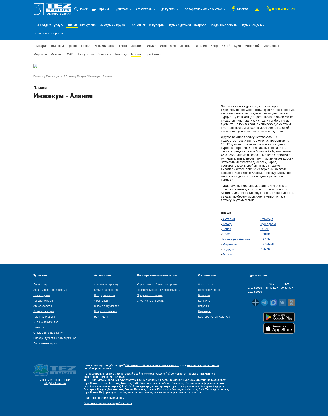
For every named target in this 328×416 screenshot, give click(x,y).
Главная (38, 76)
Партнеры (204, 311)
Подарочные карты (45, 343)
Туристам (121, 9)
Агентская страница (106, 284)
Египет (122, 46)
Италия (201, 46)
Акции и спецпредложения (50, 289)
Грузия (86, 46)
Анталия (228, 219)
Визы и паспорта (43, 311)
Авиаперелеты (42, 306)
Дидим (265, 239)
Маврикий (252, 46)
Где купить (167, 9)
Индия (151, 46)
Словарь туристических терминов (54, 338)
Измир (265, 248)
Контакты (204, 300)
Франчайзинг (102, 300)
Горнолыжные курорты (147, 25)
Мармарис (230, 244)
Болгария (40, 46)
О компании (205, 284)
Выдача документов (45, 322)
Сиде (226, 234)
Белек (226, 229)
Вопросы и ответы (105, 311)
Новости (38, 327)
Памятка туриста (44, 316)
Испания (186, 46)
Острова (200, 25)
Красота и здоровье (49, 33)
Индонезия (168, 46)
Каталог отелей (43, 300)
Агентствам (143, 9)
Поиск (83, 9)
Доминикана (104, 46)
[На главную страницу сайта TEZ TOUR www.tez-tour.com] (52, 9)
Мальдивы (271, 46)
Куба (237, 46)
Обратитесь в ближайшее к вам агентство (152, 365)
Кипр (214, 46)
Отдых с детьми (179, 25)
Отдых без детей (252, 25)
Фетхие (227, 254)
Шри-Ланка (153, 54)
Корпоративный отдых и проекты (158, 284)
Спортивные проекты (150, 300)
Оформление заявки (150, 295)
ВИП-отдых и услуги (49, 25)
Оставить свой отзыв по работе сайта (108, 403)
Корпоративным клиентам (202, 9)
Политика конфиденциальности (104, 397)
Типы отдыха (54, 76)
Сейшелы (104, 54)
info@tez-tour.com (55, 383)
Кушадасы (268, 224)
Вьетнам (57, 46)
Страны (103, 9)
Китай (225, 46)
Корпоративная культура (214, 316)
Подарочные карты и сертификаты (159, 289)
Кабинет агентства (106, 289)
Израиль (137, 46)
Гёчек (264, 229)
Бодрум (228, 249)
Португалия (85, 54)
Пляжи (72, 25)
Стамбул (266, 219)
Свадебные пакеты (224, 25)
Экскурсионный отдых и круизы (103, 25)
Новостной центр (209, 289)
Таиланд (121, 54)
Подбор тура (41, 284)
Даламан (267, 243)
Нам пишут (101, 316)
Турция (136, 54)
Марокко (40, 54)
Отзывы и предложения (48, 332)
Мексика (56, 54)
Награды (203, 306)
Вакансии (204, 295)
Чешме (265, 234)
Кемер (227, 224)
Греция (72, 46)
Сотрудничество (104, 295)
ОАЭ (70, 54)
